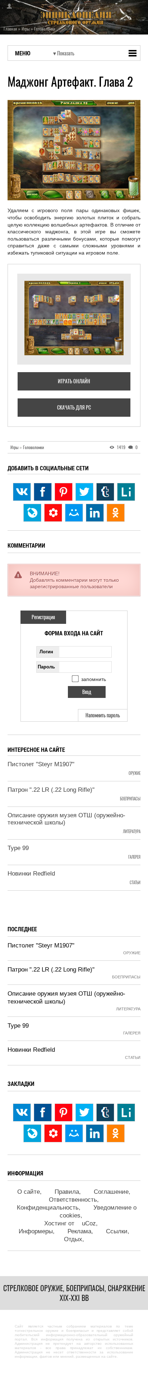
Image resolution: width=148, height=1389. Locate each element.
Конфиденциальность (48, 1207)
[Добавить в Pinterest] (64, 492)
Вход (7, 6)
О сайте (28, 1191)
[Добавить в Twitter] (84, 492)
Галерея (134, 857)
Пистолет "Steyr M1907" (41, 764)
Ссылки (117, 1231)
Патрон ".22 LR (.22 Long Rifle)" (51, 789)
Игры (16, 447)
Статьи (135, 882)
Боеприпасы (130, 798)
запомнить (93, 679)
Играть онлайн (74, 381)
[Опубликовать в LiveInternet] (126, 492)
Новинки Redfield (31, 873)
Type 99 (18, 848)
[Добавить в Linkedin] (95, 513)
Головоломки (33, 447)
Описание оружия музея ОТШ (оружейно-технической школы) (66, 819)
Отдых (73, 1239)
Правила (67, 1191)
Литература (131, 831)
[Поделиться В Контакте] (22, 492)
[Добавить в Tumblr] (105, 492)
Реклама (79, 1231)
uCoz (89, 1223)
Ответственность (73, 1199)
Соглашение (111, 1191)
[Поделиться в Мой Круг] (53, 513)
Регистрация (43, 617)
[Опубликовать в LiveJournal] (32, 513)
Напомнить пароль (102, 715)
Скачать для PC (74, 407)
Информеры (36, 1231)
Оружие (134, 773)
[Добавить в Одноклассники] (116, 513)
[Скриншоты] (74, 318)
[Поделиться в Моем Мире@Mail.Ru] (74, 513)
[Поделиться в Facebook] (43, 492)
